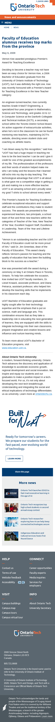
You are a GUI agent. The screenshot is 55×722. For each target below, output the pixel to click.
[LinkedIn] (33, 643)
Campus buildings (11, 603)
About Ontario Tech (40, 603)
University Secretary (40, 608)
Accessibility (8, 582)
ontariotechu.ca (43, 394)
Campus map (8, 608)
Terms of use (9, 572)
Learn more (14, 458)
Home (6, 27)
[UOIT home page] (28, 7)
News (16, 27)
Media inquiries (37, 577)
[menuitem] (9, 27)
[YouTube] (39, 643)
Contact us (7, 568)
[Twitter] (21, 643)
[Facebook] (15, 643)
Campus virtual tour (12, 617)
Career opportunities (41, 568)
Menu (8, 22)
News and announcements (20, 17)
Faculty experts (38, 572)
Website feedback (11, 577)
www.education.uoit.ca (14, 348)
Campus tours (9, 612)
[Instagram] (27, 643)
